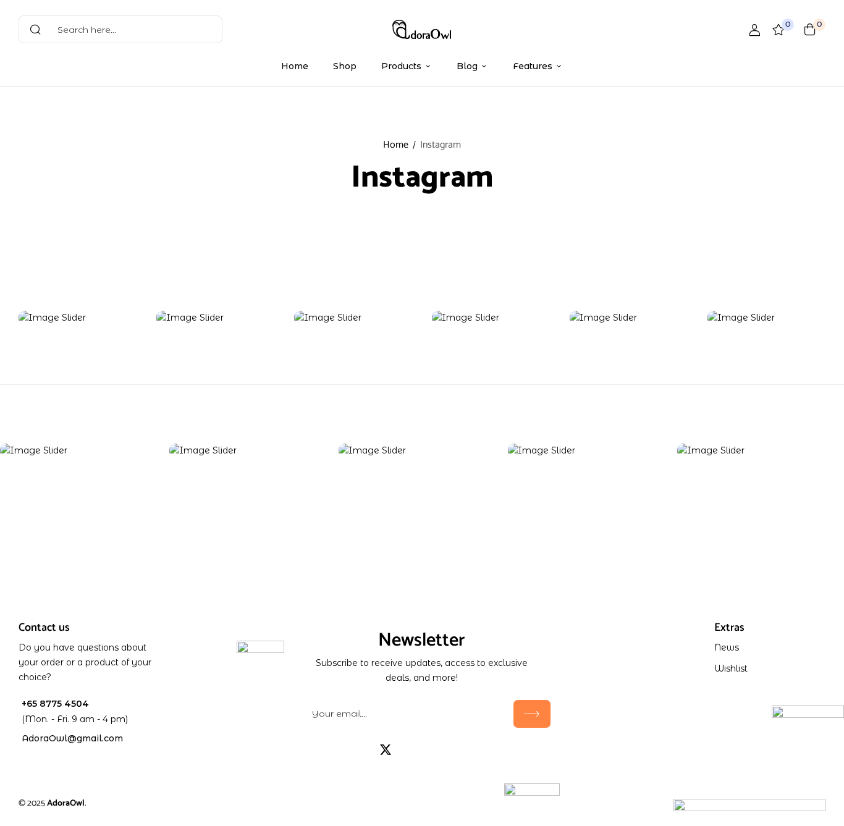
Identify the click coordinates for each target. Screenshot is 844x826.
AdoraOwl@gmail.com (72, 738)
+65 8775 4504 (55, 703)
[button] (810, 30)
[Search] (35, 29)
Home (395, 145)
